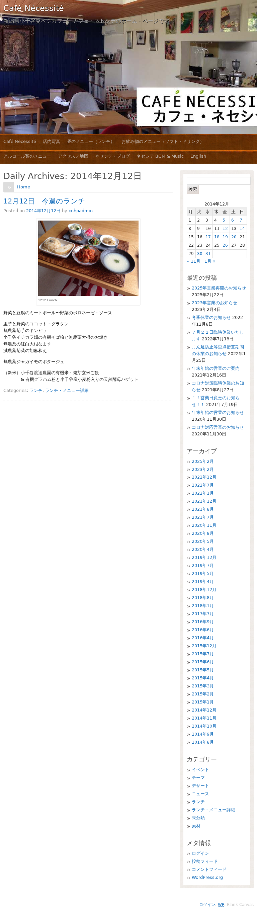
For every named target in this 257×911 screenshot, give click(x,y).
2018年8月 (203, 597)
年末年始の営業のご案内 (216, 368)
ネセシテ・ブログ (112, 156)
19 (225, 236)
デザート (200, 785)
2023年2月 (203, 469)
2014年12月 (204, 710)
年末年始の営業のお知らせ (218, 412)
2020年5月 (203, 541)
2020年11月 (204, 525)
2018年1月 (203, 605)
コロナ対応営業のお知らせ (218, 427)
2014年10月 (204, 726)
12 (225, 228)
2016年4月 (203, 637)
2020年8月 (203, 533)
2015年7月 (203, 653)
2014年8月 (203, 742)
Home (23, 186)
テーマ (198, 777)
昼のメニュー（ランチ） (91, 141)
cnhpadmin (81, 210)
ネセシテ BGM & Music (160, 156)
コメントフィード (209, 869)
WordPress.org (207, 877)
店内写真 (51, 141)
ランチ (35, 390)
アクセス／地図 (73, 156)
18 (217, 236)
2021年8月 (203, 509)
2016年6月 (203, 629)
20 (234, 236)
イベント (200, 769)
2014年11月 (204, 718)
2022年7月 (203, 485)
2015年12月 (204, 645)
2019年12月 (204, 557)
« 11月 (193, 261)
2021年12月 (204, 501)
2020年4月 (203, 549)
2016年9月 (203, 621)
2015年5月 (203, 669)
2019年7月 (203, 565)
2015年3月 (203, 685)
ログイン (200, 853)
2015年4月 (203, 677)
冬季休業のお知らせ (211, 317)
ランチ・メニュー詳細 (67, 390)
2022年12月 (204, 477)
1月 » (210, 261)
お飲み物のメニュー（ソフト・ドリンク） (162, 141)
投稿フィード (205, 861)
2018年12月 (204, 589)
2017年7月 (203, 613)
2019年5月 (203, 573)
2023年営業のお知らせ (214, 302)
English (198, 156)
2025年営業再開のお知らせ (219, 288)
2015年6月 (203, 661)
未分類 (198, 817)
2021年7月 (203, 517)
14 (242, 228)
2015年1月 (203, 702)
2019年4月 (203, 581)
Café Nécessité (33, 8)
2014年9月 (203, 734)
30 (199, 253)
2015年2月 (203, 693)
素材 (196, 825)
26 (225, 245)
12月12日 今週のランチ (44, 201)
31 (208, 253)
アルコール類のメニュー (27, 156)
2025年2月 (203, 461)
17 (208, 236)
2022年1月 (203, 493)
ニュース (200, 793)
